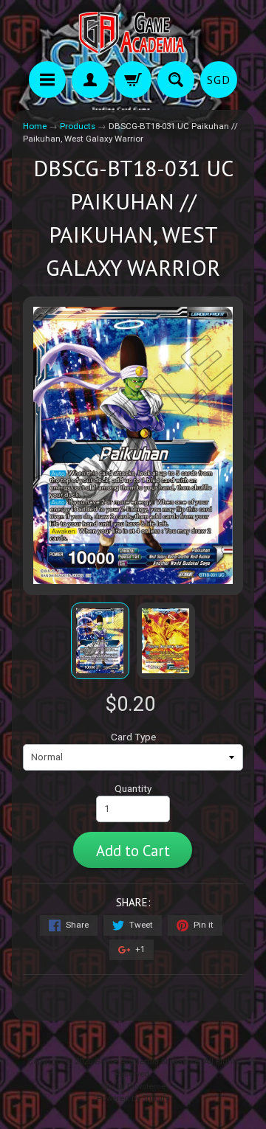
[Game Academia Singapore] (133, 33)
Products (77, 126)
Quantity (133, 788)
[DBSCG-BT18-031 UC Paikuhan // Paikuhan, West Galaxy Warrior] (100, 640)
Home (35, 126)
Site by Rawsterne (133, 1086)
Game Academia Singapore (147, 1061)
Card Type (133, 737)
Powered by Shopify (133, 1098)
